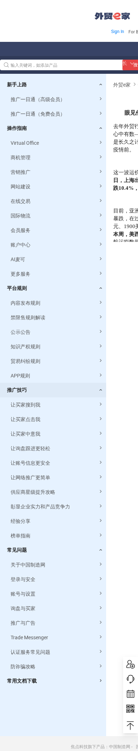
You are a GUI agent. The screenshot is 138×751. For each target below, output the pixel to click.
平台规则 (17, 288)
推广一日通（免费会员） (38, 113)
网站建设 (20, 186)
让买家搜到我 (25, 404)
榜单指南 (20, 535)
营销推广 (20, 172)
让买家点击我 (25, 419)
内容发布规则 (25, 302)
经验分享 (20, 521)
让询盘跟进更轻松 (30, 448)
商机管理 (20, 157)
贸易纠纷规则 (25, 361)
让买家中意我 (25, 433)
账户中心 (20, 244)
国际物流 (20, 215)
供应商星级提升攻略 (33, 491)
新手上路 (17, 84)
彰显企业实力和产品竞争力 (40, 506)
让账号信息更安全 (30, 462)
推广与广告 (23, 622)
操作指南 (17, 128)
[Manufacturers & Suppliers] (45, 14)
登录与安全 (23, 579)
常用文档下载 (22, 681)
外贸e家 (112, 16)
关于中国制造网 (28, 564)
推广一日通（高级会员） (38, 99)
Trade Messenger (29, 637)
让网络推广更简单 (30, 477)
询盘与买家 (23, 608)
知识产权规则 (25, 346)
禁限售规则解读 (28, 317)
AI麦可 (18, 259)
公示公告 (20, 331)
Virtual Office (25, 142)
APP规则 (20, 375)
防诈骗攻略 (23, 666)
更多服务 (20, 273)
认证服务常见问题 (30, 651)
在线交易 (20, 201)
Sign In (117, 31)
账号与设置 (23, 593)
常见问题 (17, 550)
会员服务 (20, 230)
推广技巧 (17, 390)
